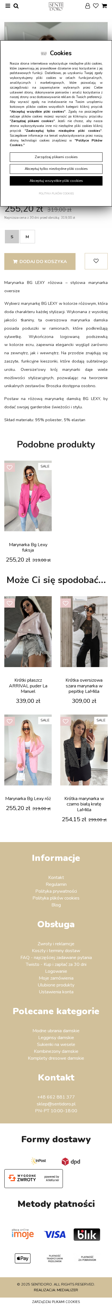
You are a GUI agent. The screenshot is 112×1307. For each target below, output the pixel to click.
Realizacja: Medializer (56, 1290)
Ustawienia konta (56, 992)
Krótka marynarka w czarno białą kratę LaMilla (84, 804)
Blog (56, 905)
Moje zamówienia (56, 978)
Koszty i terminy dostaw (56, 951)
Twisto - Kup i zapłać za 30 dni (56, 964)
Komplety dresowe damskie (56, 1058)
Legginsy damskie (56, 1038)
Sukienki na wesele (56, 1044)
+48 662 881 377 (56, 1097)
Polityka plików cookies (56, 898)
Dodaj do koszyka (43, 261)
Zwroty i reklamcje (56, 944)
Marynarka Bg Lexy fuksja (28, 547)
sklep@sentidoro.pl (56, 1104)
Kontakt (56, 877)
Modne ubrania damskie (56, 1031)
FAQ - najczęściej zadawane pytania (56, 957)
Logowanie (56, 971)
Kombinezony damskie (56, 1051)
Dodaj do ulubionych (96, 261)
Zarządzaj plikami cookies (56, 1302)
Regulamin (56, 884)
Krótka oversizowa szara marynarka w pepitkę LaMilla (84, 685)
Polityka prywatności (56, 891)
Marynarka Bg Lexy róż (28, 798)
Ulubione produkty (56, 985)
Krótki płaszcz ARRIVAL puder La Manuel (28, 685)
